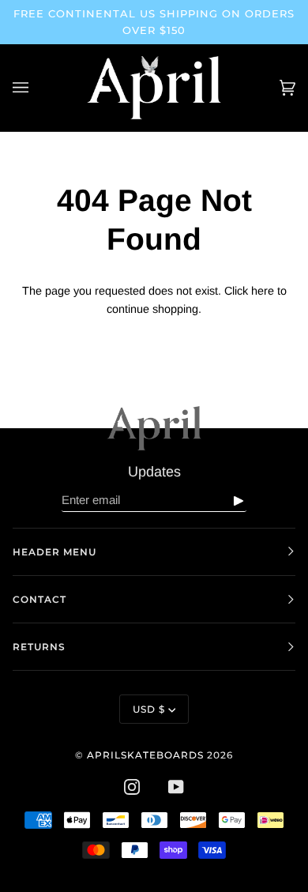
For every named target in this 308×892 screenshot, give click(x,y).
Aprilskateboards (147, 755)
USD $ (149, 709)
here (262, 290)
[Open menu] (36, 87)
